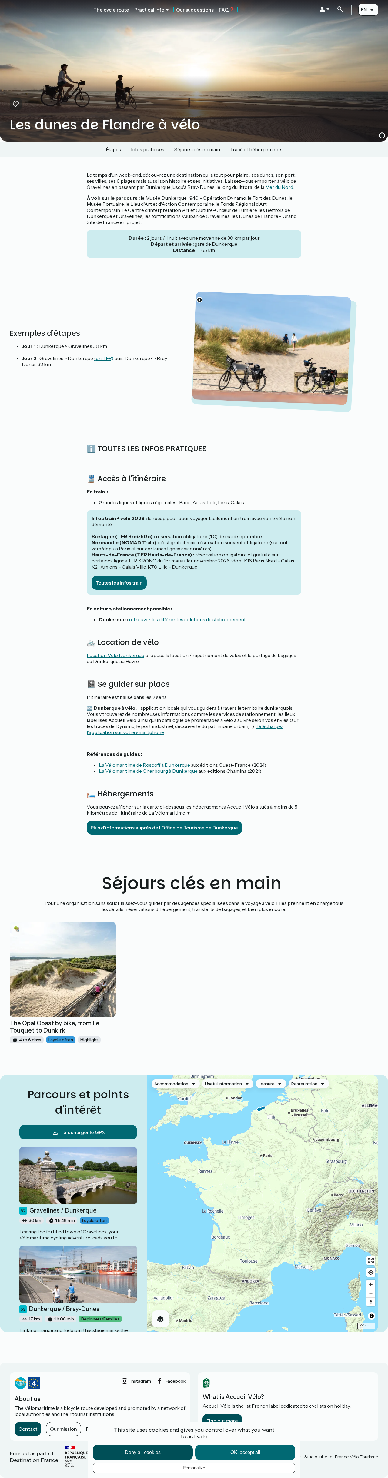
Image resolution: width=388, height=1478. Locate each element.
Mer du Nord (279, 187)
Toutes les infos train (119, 583)
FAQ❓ (227, 10)
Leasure (267, 1083)
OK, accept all (245, 1452)
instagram (141, 1381)
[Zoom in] (370, 1284)
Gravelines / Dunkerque (59, 1210)
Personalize (194, 1467)
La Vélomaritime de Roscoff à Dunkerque (145, 765)
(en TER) (103, 358)
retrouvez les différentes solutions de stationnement (187, 619)
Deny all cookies (143, 1452)
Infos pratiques (147, 149)
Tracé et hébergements (256, 149)
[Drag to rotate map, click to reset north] (370, 1301)
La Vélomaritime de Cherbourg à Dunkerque (148, 771)
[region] (262, 1203)
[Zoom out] (370, 1293)
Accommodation (171, 1083)
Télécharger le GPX (82, 1132)
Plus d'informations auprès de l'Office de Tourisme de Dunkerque (164, 828)
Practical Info (149, 10)
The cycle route (111, 10)
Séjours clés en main (197, 149)
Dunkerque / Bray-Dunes (60, 1309)
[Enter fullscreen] (370, 1260)
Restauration (304, 1083)
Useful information (223, 1083)
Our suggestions (195, 10)
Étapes (113, 149)
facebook (176, 1381)
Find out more (222, 1421)
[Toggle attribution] (371, 1316)
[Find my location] (370, 1272)
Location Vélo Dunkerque (115, 655)
